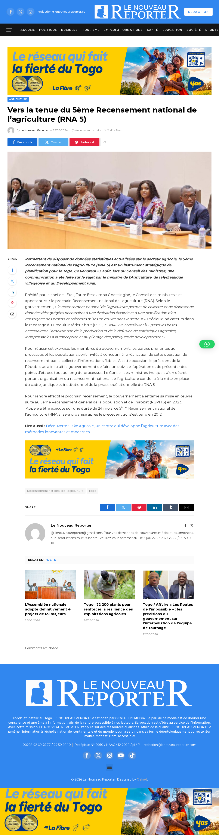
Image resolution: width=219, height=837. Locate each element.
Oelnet (142, 779)
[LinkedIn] (12, 292)
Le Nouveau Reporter (35, 130)
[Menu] (9, 30)
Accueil (28, 29)
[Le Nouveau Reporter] (138, 12)
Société (193, 29)
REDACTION (198, 11)
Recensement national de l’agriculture (55, 490)
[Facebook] (12, 270)
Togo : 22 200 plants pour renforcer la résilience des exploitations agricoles (108, 609)
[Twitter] (12, 281)
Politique (48, 29)
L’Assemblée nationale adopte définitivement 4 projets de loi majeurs (48, 609)
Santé (152, 29)
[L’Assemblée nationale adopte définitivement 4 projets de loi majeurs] (50, 584)
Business (69, 29)
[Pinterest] (12, 303)
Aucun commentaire (88, 130)
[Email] (12, 314)
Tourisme (90, 29)
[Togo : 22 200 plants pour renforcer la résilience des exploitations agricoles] (109, 584)
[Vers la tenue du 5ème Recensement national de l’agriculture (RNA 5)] (109, 200)
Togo (92, 490)
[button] (109, 767)
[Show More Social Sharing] (105, 142)
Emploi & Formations (123, 29)
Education (172, 29)
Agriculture (18, 99)
